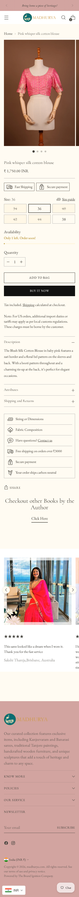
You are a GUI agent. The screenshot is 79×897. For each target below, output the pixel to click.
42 (15, 219)
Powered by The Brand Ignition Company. (28, 876)
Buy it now (39, 291)
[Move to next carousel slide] (73, 590)
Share (15, 488)
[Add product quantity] (21, 261)
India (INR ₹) (17, 860)
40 (64, 208)
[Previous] (6, 5)
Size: (9, 199)
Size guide (68, 199)
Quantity (11, 252)
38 (64, 219)
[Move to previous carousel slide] (6, 590)
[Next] (72, 5)
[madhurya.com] (39, 17)
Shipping (28, 304)
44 (39, 219)
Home (8, 33)
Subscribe (66, 827)
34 (15, 208)
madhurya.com (36, 867)
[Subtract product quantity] (8, 261)
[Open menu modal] (6, 17)
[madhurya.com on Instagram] (13, 844)
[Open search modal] (63, 17)
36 (39, 208)
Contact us (45, 440)
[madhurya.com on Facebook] (6, 844)
